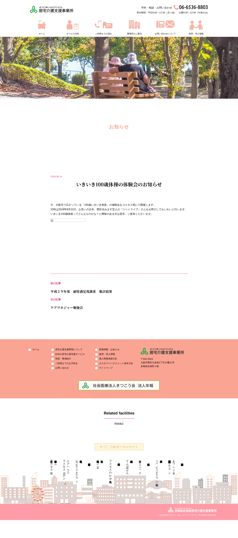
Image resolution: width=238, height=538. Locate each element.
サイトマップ (106, 368)
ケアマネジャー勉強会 (67, 307)
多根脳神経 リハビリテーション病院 (159, 470)
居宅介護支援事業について (68, 349)
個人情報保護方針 (108, 358)
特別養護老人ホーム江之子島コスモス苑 (53, 464)
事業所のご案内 (134, 33)
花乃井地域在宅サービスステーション (76, 470)
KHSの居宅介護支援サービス (70, 354)
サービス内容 (72, 33)
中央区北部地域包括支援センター (97, 462)
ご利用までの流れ (103, 33)
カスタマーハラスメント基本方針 (116, 363)
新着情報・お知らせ (109, 349)
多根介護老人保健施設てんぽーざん (127, 465)
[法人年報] (119, 382)
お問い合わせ (62, 368)
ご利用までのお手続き (66, 363)
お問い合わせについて (165, 33)
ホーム (42, 33)
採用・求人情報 (196, 33)
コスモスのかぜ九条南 (110, 468)
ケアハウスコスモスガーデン (66, 468)
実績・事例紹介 (63, 358)
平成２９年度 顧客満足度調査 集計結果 (81, 291)
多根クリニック (140, 465)
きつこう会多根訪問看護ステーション (171, 465)
